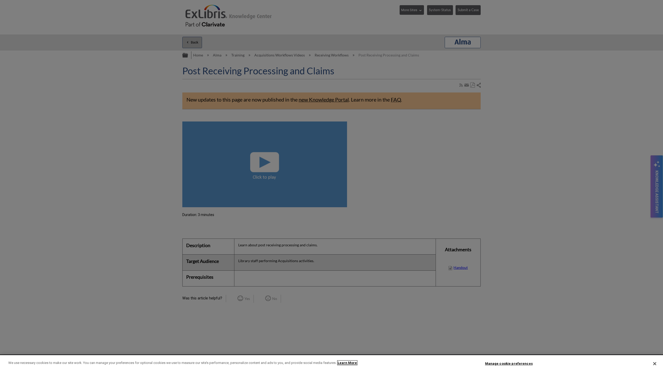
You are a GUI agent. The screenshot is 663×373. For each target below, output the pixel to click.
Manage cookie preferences (509, 363)
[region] (331, 364)
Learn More (347, 363)
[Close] (654, 363)
